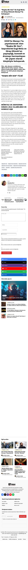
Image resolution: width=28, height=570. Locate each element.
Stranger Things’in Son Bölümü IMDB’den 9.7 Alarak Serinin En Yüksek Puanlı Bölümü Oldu (16, 305)
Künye (24, 539)
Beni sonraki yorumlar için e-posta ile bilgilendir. (11, 244)
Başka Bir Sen (4, 163)
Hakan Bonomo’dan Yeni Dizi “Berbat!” (20, 452)
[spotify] (13, 494)
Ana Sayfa (4, 501)
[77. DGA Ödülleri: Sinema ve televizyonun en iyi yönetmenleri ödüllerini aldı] (3, 310)
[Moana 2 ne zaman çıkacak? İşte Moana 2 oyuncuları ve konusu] (3, 316)
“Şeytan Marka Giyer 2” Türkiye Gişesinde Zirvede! (7, 470)
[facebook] (2, 494)
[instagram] (8, 494)
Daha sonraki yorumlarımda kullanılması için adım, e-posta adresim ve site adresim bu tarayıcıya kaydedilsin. (13, 239)
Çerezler (20, 539)
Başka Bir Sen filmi (22, 163)
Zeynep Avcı (9, 16)
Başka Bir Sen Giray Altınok (7, 165)
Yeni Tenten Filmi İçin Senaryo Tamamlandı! (7, 452)
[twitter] (5, 494)
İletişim (3, 505)
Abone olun (16, 505)
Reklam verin (4, 503)
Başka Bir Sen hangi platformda (19, 165)
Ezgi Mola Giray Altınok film (16, 167)
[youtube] (10, 494)
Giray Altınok (4, 169)
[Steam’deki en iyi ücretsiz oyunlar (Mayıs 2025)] (14, 291)
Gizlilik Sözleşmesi (13, 539)
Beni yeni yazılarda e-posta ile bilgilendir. (9, 249)
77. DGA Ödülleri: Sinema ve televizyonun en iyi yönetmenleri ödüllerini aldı (16, 311)
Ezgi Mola (8, 167)
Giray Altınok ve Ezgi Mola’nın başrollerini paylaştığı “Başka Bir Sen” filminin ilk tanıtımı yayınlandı (6, 152)
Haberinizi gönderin (18, 503)
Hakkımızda (16, 501)
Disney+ (3, 167)
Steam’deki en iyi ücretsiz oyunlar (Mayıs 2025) (12, 298)
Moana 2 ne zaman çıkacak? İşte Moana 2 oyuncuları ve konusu (16, 317)
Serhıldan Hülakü (6, 455)
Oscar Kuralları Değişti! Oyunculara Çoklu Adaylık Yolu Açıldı (20, 471)
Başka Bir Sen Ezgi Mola (13, 163)
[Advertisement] (14, 377)
